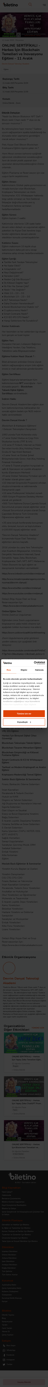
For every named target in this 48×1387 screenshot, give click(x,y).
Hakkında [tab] (39, 670)
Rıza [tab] (9, 670)
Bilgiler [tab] (24, 670)
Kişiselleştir (22, 722)
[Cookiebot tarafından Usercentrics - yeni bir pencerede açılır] (34, 663)
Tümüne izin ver (24, 714)
